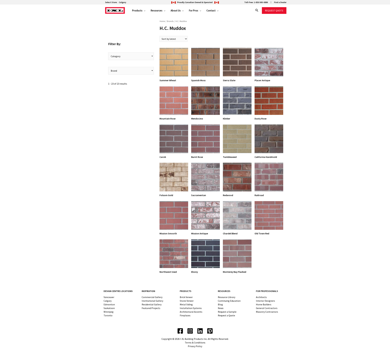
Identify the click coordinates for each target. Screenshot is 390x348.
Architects (261, 297)
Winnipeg (108, 311)
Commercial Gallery (152, 297)
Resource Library (226, 297)
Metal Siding (186, 304)
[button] (143, 10)
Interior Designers (265, 300)
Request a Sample (227, 311)
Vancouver (109, 297)
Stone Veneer (187, 300)
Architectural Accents (191, 311)
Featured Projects (151, 308)
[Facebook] (180, 331)
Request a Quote (226, 315)
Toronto (108, 315)
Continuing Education (229, 300)
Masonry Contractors (267, 311)
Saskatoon (109, 308)
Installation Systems (191, 308)
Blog (220, 304)
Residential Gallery (151, 304)
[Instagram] (190, 331)
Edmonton (109, 304)
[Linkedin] (200, 331)
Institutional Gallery (152, 300)
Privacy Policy (195, 346)
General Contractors (266, 308)
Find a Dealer (280, 2)
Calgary (122, 2)
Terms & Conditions (195, 342)
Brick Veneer (186, 297)
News (220, 308)
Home (162, 21)
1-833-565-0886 (261, 2)
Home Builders (263, 304)
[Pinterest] (210, 331)
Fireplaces (185, 315)
